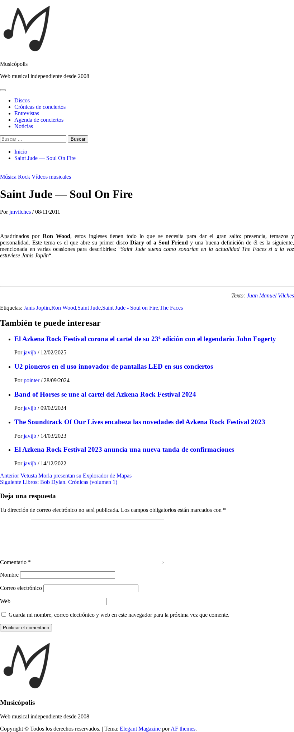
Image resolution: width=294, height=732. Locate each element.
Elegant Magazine (140, 729)
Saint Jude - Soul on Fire (130, 308)
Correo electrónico (21, 588)
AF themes (183, 729)
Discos (22, 100)
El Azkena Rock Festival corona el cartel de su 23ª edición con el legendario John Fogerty (145, 339)
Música (8, 177)
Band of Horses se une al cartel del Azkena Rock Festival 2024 (105, 394)
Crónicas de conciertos (40, 107)
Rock (24, 177)
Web (5, 601)
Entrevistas (26, 113)
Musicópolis (14, 64)
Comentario (15, 562)
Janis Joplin (37, 308)
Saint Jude (89, 308)
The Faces (171, 308)
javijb (31, 352)
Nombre (9, 575)
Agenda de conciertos (38, 120)
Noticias (23, 126)
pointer (32, 380)
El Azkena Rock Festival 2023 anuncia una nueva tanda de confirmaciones (124, 449)
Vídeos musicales (51, 177)
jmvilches (20, 212)
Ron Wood (63, 308)
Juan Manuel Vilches (270, 295)
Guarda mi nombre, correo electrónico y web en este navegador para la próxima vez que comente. (119, 615)
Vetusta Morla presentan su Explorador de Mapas (66, 475)
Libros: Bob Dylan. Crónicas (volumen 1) (58, 482)
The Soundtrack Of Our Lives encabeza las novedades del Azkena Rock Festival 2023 (139, 422)
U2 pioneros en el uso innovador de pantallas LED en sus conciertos (113, 366)
